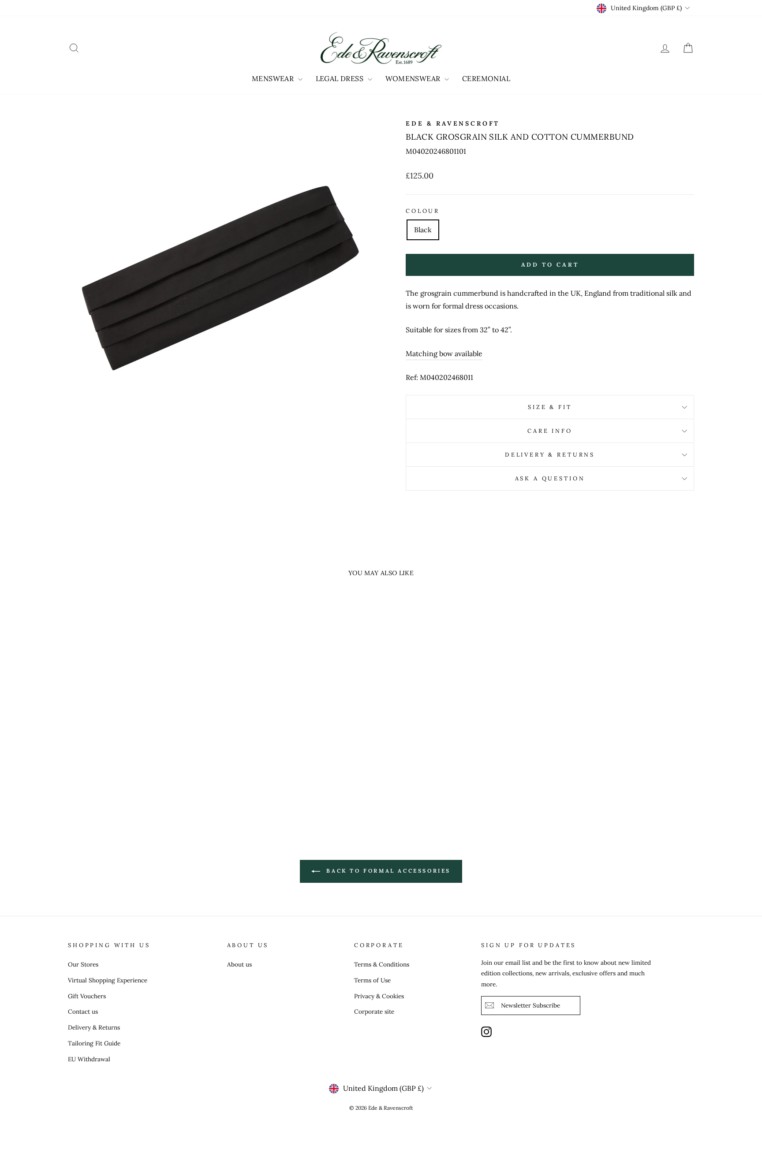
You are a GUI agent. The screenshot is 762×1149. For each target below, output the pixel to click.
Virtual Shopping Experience (107, 980)
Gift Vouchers (87, 996)
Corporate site (374, 1011)
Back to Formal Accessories (387, 870)
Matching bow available (444, 353)
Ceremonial (486, 78)
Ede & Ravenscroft (453, 123)
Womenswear (413, 78)
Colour (423, 211)
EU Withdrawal (89, 1059)
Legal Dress (341, 78)
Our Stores (83, 964)
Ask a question (550, 478)
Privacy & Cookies (379, 996)
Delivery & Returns (550, 454)
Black (423, 229)
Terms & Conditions (381, 964)
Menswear (274, 78)
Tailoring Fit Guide (94, 1043)
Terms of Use (372, 980)
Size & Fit (550, 407)
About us (239, 964)
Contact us (83, 1011)
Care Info (549, 431)
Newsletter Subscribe (530, 1005)
